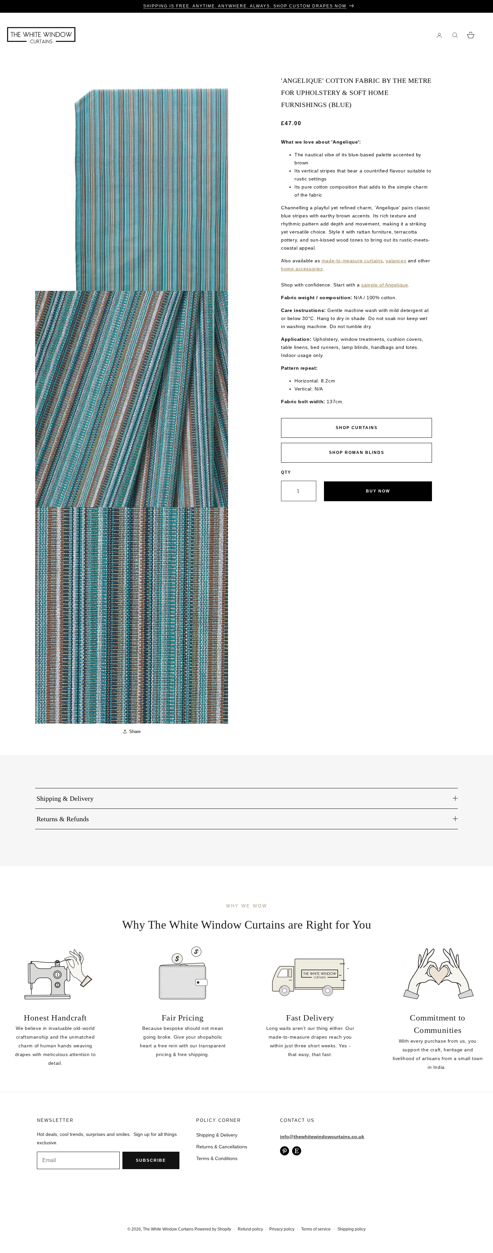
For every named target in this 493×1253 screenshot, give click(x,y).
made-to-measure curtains (352, 260)
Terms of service (316, 1229)
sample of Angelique (384, 285)
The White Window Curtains (168, 1229)
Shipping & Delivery (216, 1135)
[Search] (454, 35)
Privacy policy (281, 1229)
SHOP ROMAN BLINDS (356, 452)
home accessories (302, 268)
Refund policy (250, 1229)
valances (396, 260)
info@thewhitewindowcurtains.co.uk (322, 1136)
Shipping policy (351, 1229)
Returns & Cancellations (221, 1146)
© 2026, (135, 1229)
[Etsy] (296, 1151)
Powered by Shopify (213, 1229)
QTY (286, 472)
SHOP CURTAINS (357, 427)
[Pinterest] (284, 1151)
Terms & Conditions (216, 1158)
